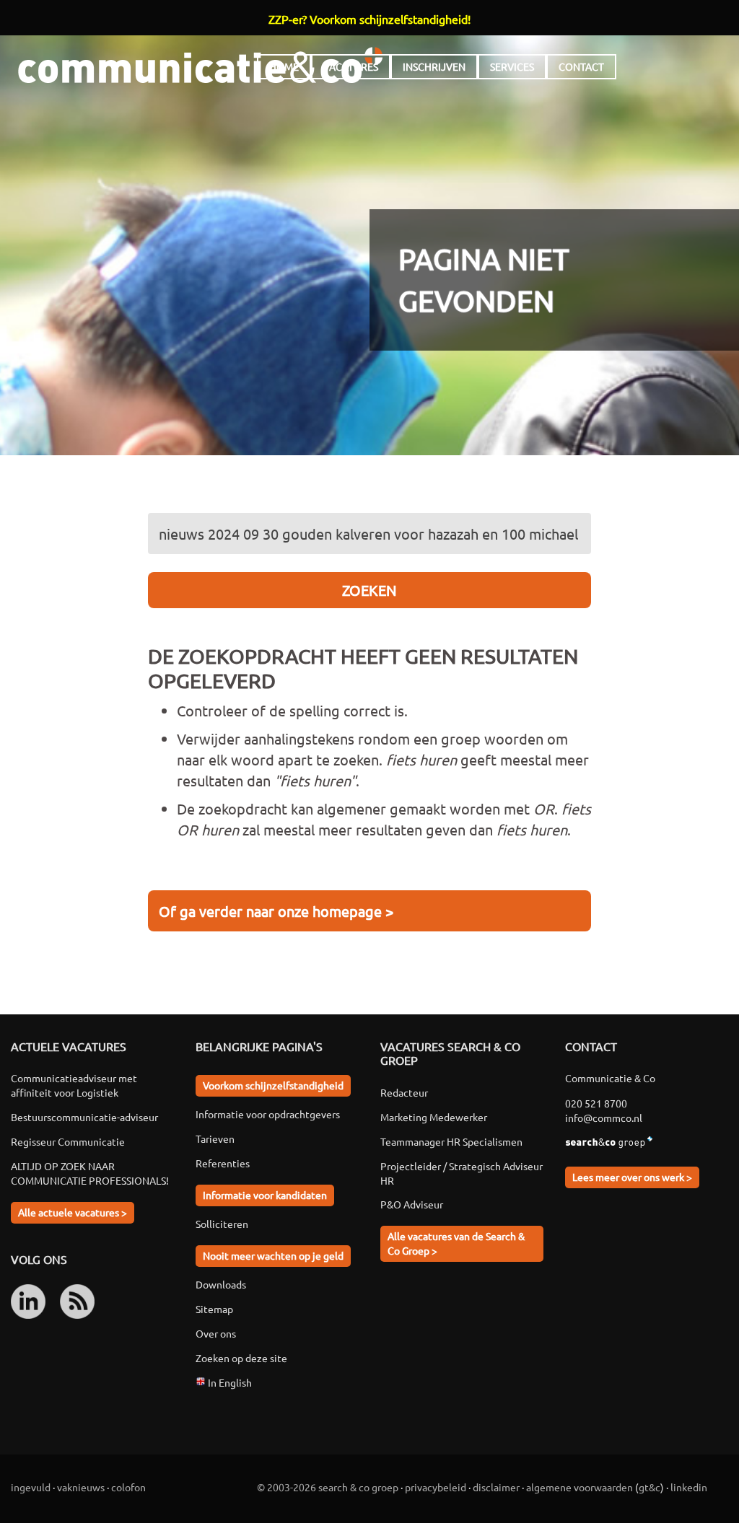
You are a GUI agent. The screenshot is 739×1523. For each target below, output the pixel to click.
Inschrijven (434, 66)
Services (512, 66)
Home (284, 66)
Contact (581, 66)
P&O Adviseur (411, 1204)
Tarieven (215, 1138)
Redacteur (404, 1092)
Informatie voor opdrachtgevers (268, 1113)
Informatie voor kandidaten (265, 1194)
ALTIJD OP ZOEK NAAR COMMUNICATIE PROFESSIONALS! (90, 1173)
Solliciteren (222, 1223)
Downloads (221, 1284)
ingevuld (31, 1486)
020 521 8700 (596, 1103)
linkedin (688, 1486)
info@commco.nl (603, 1117)
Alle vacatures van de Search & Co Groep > (456, 1243)
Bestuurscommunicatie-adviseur (84, 1116)
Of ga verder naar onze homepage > (276, 911)
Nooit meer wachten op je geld (273, 1255)
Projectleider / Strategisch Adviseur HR (461, 1173)
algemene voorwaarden (579, 1486)
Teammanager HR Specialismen (451, 1141)
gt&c (649, 1486)
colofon (128, 1486)
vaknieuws (81, 1486)
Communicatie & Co (200, 65)
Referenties (223, 1162)
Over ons (216, 1333)
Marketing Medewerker (433, 1116)
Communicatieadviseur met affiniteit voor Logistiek (74, 1085)
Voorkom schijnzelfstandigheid (273, 1085)
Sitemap (214, 1308)
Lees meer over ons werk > (632, 1176)
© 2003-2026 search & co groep (327, 1486)
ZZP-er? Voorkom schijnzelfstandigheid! (369, 19)
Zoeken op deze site (241, 1357)
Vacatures (350, 66)
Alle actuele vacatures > (72, 1212)
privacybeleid (435, 1486)
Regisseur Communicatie (68, 1141)
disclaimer (496, 1486)
